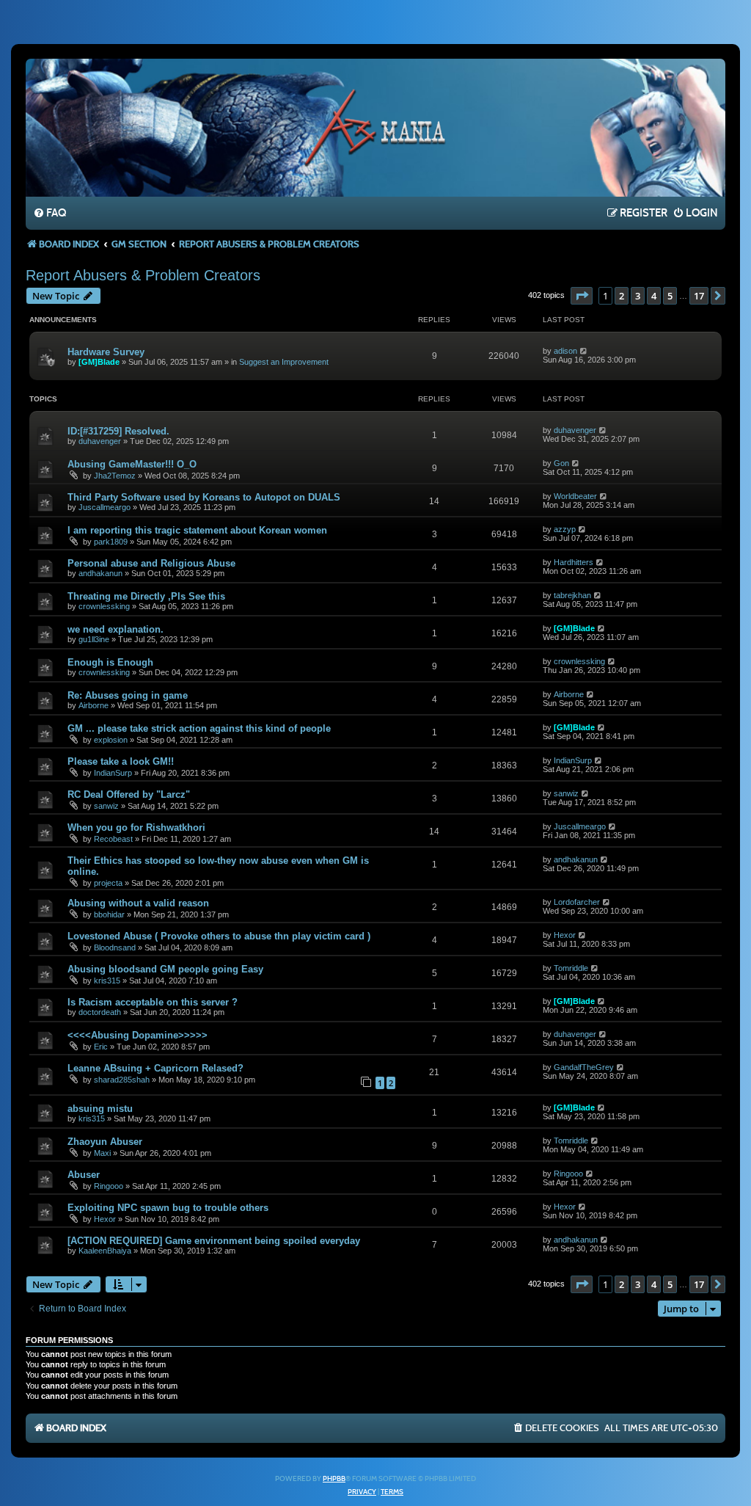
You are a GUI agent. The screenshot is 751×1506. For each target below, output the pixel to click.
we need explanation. (115, 629)
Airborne (93, 705)
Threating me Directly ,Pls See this (146, 596)
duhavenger (99, 441)
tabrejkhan (572, 595)
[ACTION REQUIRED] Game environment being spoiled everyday (213, 1240)
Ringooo (108, 1186)
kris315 (107, 980)
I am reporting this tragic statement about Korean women (197, 530)
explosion (111, 739)
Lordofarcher (577, 902)
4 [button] (653, 295)
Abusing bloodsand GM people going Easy (165, 969)
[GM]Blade (99, 361)
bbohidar (109, 914)
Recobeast (113, 838)
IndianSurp (113, 772)
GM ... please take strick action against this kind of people (199, 728)
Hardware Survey (105, 351)
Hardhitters (573, 562)
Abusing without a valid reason (138, 903)
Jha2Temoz (115, 475)
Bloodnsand (115, 947)
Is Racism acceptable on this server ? (152, 1002)
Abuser (83, 1174)
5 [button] (670, 295)
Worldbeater (575, 496)
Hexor (565, 935)
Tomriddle (571, 968)
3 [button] (637, 295)
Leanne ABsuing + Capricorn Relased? (155, 1068)
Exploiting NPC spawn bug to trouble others (167, 1207)
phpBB (334, 1479)
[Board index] (375, 127)
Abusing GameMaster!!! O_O (132, 464)
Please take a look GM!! (120, 761)
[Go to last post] (584, 350)
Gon (561, 463)
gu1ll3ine (93, 639)
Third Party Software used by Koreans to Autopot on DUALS (203, 497)
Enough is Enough (110, 662)
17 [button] (699, 295)
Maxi (102, 1153)
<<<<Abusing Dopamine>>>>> (137, 1035)
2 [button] (621, 295)
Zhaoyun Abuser (104, 1141)
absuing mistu (100, 1108)
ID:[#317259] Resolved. (118, 431)
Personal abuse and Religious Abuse (151, 563)
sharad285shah (122, 1079)
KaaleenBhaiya (104, 1250)
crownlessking (104, 606)
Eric (101, 1046)
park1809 (111, 541)
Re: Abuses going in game (127, 695)
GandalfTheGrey (584, 1067)
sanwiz (106, 805)
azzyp (565, 529)
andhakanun (100, 573)
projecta (108, 882)
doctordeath (99, 1012)
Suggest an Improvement (284, 361)
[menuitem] (49, 213)
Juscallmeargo (104, 507)
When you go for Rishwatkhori (136, 827)
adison (565, 350)
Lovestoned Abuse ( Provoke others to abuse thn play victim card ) (218, 936)
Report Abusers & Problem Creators (143, 275)
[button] (582, 296)
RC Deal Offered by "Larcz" (128, 794)
